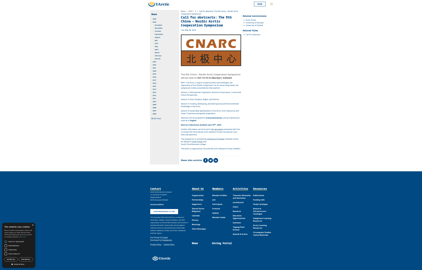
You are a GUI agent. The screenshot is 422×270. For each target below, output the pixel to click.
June (156, 43)
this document (217, 129)
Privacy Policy (155, 244)
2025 (154, 19)
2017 (154, 80)
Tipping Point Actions (239, 228)
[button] (18, 264)
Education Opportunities (239, 216)
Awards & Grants (240, 234)
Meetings (196, 224)
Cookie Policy (169, 244)
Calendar (196, 215)
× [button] (33, 225)
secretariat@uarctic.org (164, 211)
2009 (154, 105)
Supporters (197, 204)
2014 (154, 89)
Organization (198, 195)
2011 (154, 98)
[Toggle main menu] (271, 4)
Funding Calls (259, 200)
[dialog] (18, 245)
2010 (154, 102)
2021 (154, 68)
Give (259, 4)
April (156, 50)
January (158, 59)
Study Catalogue (260, 204)
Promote (216, 208)
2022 (154, 65)
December (158, 25)
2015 (154, 86)
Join (214, 200)
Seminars (237, 222)
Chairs (235, 207)
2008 (154, 108)
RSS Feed (157, 118)
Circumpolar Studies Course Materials (262, 233)
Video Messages (199, 229)
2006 (154, 114)
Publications (258, 195)
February (158, 56)
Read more (22, 237)
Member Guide (218, 217)
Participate (217, 204)
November (159, 28)
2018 (154, 77)
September (159, 34)
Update (215, 213)
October (158, 31)
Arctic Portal (197, 141)
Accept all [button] (11, 259)
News (183, 11)
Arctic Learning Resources (260, 226)
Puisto (165, 237)
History (195, 220)
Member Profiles (219, 195)
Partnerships (197, 200)
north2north (238, 202)
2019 (154, 74)
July (156, 40)
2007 (154, 111)
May (156, 46)
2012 (154, 95)
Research (237, 211)
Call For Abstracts (253, 34)
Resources (260, 189)
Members (218, 189)
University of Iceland (215, 139)
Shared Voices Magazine (198, 209)
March (157, 53)
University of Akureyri (255, 22)
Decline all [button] (25, 259)
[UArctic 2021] (162, 258)
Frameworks (167, 240)
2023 (154, 62)
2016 (154, 83)
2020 (154, 71)
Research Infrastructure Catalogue (259, 211)
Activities (240, 189)
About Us (198, 189)
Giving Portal (222, 243)
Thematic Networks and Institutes (242, 196)
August (157, 37)
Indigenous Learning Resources (262, 219)
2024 (190, 11)
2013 (154, 92)
